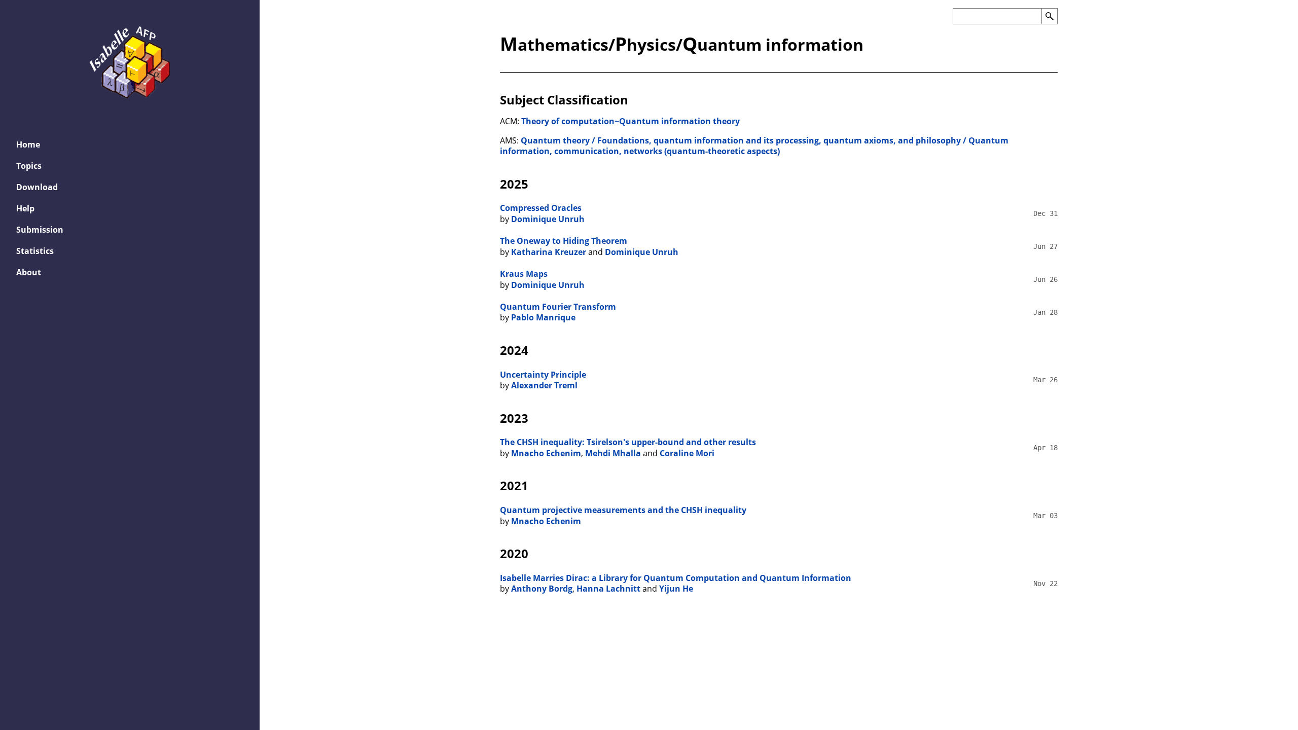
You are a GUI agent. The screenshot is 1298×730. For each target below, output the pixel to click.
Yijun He (676, 588)
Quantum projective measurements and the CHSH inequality (623, 510)
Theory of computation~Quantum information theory (630, 121)
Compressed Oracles (541, 207)
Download (37, 187)
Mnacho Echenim (546, 453)
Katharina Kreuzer (548, 252)
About (28, 272)
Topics (29, 165)
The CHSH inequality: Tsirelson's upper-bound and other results (628, 442)
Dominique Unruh (548, 219)
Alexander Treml (544, 385)
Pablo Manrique (543, 317)
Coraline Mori (687, 453)
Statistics (35, 251)
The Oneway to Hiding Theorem (563, 240)
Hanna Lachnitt (608, 588)
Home (28, 144)
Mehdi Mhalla (613, 453)
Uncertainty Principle (543, 374)
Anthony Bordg (541, 588)
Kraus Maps (524, 273)
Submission (39, 229)
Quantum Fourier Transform (558, 306)
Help (25, 208)
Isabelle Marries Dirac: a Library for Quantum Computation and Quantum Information (675, 577)
